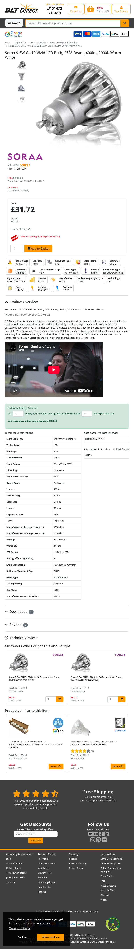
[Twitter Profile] (90, 834)
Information (107, 854)
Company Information (19, 854)
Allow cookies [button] (50, 937)
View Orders (44, 868)
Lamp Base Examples (111, 858)
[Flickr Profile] (104, 839)
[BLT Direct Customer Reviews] (36, 793)
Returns (42, 891)
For (9, 413)
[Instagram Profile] (92, 839)
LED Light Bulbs (38, 42)
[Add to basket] (59, 699)
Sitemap (10, 882)
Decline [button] (22, 937)
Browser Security (78, 863)
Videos (103, 899)
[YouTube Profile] (95, 834)
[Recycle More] (113, 923)
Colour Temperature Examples (110, 870)
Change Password (47, 863)
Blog (8, 858)
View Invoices (45, 872)
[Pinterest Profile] (98, 839)
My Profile (43, 858)
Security (74, 854)
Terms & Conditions (16, 872)
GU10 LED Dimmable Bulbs (63, 42)
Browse (15, 23)
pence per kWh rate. (104, 413)
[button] (126, 677)
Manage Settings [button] (19, 928)
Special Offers (107, 890)
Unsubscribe (44, 887)
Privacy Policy (76, 868)
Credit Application (47, 882)
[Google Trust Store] (13, 34)
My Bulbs (42, 877)
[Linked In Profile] (106, 834)
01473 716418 (55, 10)
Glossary (104, 895)
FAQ (102, 881)
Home (8, 42)
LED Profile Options (110, 863)
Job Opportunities (15, 877)
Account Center (47, 854)
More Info (56, 766)
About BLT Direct (15, 863)
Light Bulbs (20, 42)
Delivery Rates (13, 868)
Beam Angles (107, 876)
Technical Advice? (23, 637)
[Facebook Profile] (101, 834)
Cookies (73, 858)
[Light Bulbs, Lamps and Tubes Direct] (21, 9)
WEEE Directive (108, 885)
